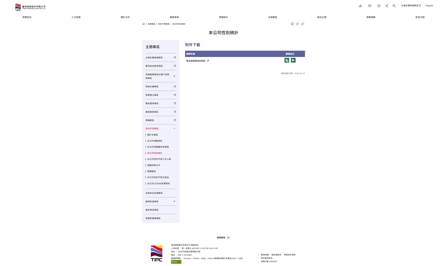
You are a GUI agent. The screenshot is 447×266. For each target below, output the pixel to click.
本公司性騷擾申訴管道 (158, 146)
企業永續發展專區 (409, 5)
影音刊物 (420, 17)
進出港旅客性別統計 (196, 60)
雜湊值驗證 (208, 61)
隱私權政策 (276, 255)
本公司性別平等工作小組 (159, 158)
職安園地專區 (152, 103)
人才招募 (76, 17)
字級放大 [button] (302, 24)
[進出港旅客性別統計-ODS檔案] (286, 60)
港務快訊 (26, 17)
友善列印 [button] (292, 24)
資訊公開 (321, 17)
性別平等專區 (163, 23)
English (429, 5)
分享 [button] (386, 5)
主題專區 (272, 17)
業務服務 (371, 17)
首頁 (143, 23)
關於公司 (125, 17)
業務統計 (223, 17)
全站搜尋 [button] (394, 5)
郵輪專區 (150, 120)
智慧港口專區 (152, 94)
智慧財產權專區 (153, 218)
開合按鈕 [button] (175, 76)
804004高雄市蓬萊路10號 (189, 251)
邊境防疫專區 (152, 201)
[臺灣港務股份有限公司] (31, 7)
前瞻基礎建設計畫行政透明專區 (157, 76)
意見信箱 (369, 5)
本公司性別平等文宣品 (158, 177)
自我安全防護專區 (154, 192)
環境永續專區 (152, 86)
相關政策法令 (153, 165)
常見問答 (379, 5)
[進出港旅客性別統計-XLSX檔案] (293, 60)
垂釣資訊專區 (152, 209)
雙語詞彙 (265, 255)
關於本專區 (152, 134)
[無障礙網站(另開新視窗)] (176, 262)
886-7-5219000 (185, 254)
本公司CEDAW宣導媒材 (158, 183)
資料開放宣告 (267, 258)
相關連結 (151, 171)
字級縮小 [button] (297, 24)
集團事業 (174, 17)
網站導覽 (360, 5)
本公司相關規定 (154, 140)
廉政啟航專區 (152, 111)
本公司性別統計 (154, 152)
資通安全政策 (290, 255)
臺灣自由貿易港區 (154, 65)
